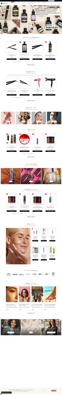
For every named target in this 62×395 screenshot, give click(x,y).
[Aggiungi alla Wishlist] (16, 42)
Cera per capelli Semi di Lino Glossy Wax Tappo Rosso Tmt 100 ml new (24, 147)
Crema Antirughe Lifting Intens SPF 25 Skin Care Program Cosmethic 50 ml (44, 256)
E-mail (44, 390)
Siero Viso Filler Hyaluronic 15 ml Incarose (35, 237)
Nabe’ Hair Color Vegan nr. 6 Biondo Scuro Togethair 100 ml (11, 147)
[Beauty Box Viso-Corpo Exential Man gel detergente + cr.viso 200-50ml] (50, 47)
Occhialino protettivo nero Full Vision (11, 207)
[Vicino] (10, 392)
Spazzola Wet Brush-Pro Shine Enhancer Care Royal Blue (24, 55)
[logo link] (9, 274)
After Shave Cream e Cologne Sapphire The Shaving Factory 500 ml (37, 56)
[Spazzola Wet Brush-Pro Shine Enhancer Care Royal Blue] (24, 47)
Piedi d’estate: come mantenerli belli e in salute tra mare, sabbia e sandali (50, 305)
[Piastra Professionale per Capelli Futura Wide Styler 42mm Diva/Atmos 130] (37, 83)
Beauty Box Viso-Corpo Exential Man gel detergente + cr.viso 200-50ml (50, 55)
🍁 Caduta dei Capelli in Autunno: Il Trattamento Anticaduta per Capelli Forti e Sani (37, 305)
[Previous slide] (1, 0)
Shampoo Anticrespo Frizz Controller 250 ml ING (37, 147)
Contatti (60, 0)
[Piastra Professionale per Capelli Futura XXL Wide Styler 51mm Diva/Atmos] (24, 83)
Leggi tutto (7, 309)
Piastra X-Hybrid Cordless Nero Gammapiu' (11, 91)
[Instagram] (57, 0)
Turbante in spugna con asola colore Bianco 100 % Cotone (50, 207)
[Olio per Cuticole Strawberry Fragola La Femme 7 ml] (24, 199)
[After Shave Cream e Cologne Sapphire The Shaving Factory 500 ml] (37, 47)
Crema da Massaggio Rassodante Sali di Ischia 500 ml (50, 147)
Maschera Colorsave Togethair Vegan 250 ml (37, 207)
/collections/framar (2, 5)
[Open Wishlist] (1, 394)
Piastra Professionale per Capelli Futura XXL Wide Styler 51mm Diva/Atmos (24, 91)
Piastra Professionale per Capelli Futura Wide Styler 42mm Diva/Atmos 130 (37, 91)
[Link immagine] (8, 118)
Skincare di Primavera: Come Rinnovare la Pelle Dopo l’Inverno (11, 305)
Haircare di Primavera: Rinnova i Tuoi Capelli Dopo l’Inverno (24, 305)
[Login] (59, 3)
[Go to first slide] (46, 0)
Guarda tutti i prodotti (31, 64)
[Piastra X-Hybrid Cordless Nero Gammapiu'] (11, 83)
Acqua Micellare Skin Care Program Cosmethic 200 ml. (52, 237)
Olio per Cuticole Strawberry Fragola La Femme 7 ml (25, 207)
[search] (57, 3)
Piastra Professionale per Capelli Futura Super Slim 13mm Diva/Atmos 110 (50, 91)
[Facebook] (56, 0)
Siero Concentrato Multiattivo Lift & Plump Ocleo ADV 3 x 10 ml (35, 256)
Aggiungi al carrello (11, 151)
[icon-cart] (60, 3)
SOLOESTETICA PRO (51, 0)
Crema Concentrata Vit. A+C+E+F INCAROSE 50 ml (44, 237)
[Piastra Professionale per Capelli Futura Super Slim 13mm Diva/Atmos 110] (50, 83)
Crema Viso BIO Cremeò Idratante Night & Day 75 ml (52, 256)
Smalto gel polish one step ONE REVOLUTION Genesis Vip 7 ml (11, 55)
